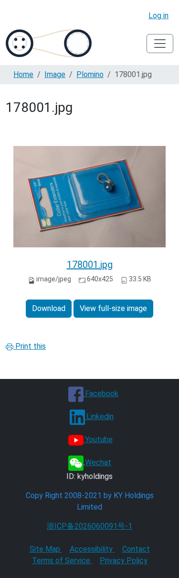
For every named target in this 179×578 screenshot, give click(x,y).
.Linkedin (99, 416)
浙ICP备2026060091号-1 (89, 526)
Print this (29, 346)
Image (54, 74)
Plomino (90, 74)
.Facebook (101, 393)
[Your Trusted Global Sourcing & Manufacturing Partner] (49, 43)
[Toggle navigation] (160, 43)
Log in (158, 15)
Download (48, 308)
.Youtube (98, 439)
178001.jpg (90, 264)
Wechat (98, 462)
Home (23, 74)
